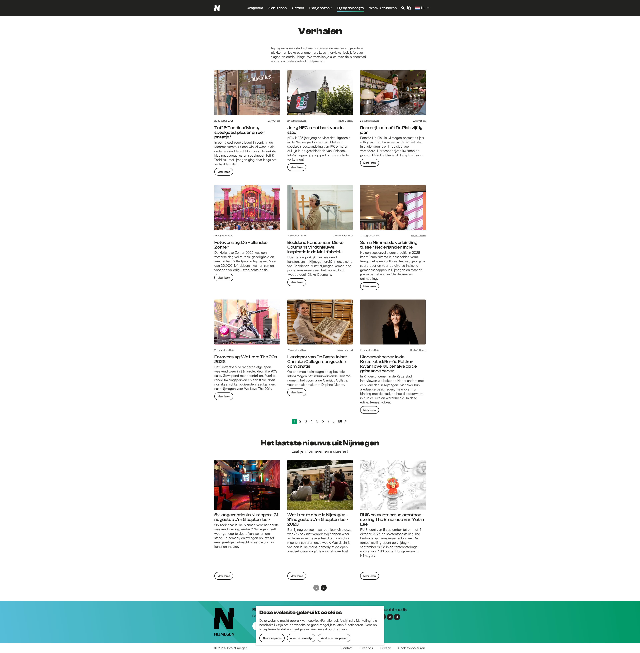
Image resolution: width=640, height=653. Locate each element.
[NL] (417, 8)
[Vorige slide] (316, 588)
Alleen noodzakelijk (301, 638)
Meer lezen (224, 173)
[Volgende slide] (324, 588)
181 (340, 421)
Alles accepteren (272, 638)
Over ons (366, 648)
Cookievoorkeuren (411, 648)
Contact (346, 648)
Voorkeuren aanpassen (334, 638)
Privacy (385, 648)
